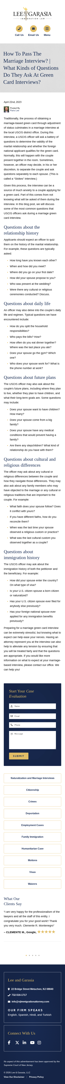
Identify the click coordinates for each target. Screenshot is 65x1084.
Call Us (19, 35)
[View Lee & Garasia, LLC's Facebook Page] (10, 1043)
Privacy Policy (36, 1077)
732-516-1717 (19, 995)
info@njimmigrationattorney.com (30, 1001)
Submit (18, 756)
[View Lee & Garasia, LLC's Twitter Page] (17, 1043)
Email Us (33, 35)
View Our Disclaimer (14, 1077)
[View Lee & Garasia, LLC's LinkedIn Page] (25, 1043)
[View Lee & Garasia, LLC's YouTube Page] (32, 1043)
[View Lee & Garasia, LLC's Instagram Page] (39, 1043)
